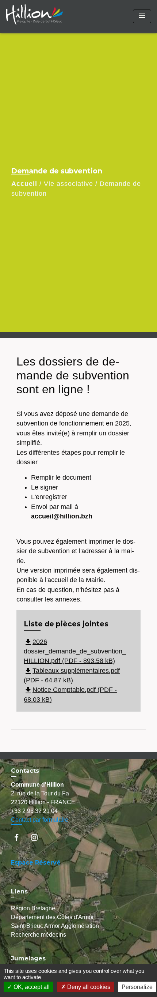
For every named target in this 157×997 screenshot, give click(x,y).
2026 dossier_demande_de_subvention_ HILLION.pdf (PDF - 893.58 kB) (75, 651)
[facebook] (20, 837)
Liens (19, 891)
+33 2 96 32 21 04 (34, 811)
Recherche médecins (38, 935)
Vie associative (68, 183)
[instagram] (38, 837)
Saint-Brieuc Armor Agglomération (55, 926)
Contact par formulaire (39, 820)
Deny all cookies (88, 987)
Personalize (137, 987)
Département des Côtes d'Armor (52, 917)
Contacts (25, 770)
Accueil (24, 183)
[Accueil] (34, 16)
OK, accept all (31, 987)
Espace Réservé (36, 862)
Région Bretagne (33, 908)
